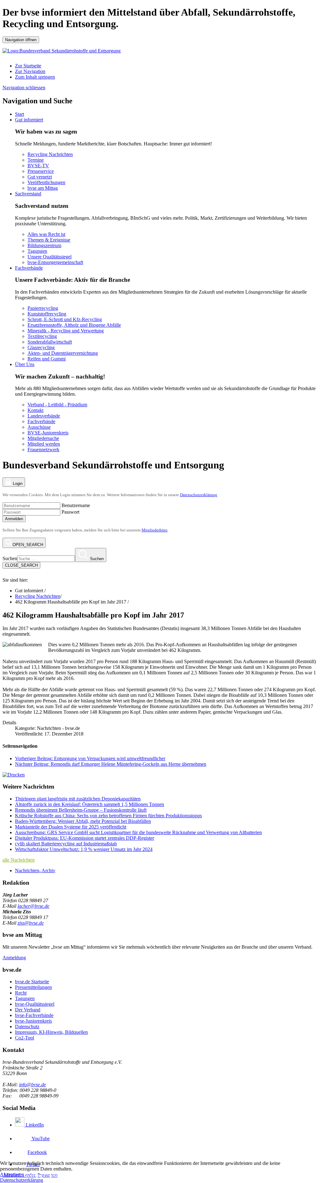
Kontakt (35, 410)
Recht (21, 992)
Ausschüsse (39, 427)
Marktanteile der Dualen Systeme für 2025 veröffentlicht (70, 826)
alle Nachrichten (18, 860)
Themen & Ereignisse (49, 239)
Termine (36, 160)
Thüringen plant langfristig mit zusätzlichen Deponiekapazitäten (78, 798)
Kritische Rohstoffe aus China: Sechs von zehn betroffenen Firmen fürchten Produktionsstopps (108, 815)
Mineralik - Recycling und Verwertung (66, 330)
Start (19, 114)
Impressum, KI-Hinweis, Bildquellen (51, 1032)
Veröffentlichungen (46, 182)
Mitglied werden (44, 444)
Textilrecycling (42, 336)
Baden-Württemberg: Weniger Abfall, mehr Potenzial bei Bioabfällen (83, 821)
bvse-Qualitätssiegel (34, 1004)
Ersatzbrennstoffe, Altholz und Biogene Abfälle (74, 325)
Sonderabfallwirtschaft (50, 342)
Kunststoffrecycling (47, 313)
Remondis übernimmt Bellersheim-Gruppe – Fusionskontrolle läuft (81, 810)
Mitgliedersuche (43, 438)
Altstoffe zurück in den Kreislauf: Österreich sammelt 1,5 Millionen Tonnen (89, 804)
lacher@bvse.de (33, 906)
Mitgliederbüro (155, 530)
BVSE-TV (38, 165)
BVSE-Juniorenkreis (48, 432)
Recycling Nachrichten (50, 154)
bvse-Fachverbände (34, 1015)
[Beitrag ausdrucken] (13, 774)
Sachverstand (28, 193)
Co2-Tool (24, 1037)
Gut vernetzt (40, 176)
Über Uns (24, 364)
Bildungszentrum (44, 245)
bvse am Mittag (43, 188)
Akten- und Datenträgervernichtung (63, 353)
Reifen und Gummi (47, 358)
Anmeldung (14, 957)
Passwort (70, 512)
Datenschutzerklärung (198, 494)
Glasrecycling (41, 347)
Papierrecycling (43, 308)
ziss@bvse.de (31, 923)
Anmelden (14, 518)
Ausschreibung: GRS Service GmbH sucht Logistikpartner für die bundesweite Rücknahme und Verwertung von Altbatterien (138, 832)
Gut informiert (29, 119)
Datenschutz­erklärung (21, 1180)
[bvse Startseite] (6, 574)
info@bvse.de (32, 1084)
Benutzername (76, 505)
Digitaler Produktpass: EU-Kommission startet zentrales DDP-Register (84, 838)
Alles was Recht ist (46, 234)
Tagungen (37, 251)
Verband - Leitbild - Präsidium (57, 404)
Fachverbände (29, 268)
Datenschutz (27, 1026)
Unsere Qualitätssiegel (50, 256)
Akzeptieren (12, 1174)
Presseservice (41, 171)
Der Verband (27, 1009)
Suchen (9, 558)
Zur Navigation (30, 71)
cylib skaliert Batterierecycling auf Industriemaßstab (66, 843)
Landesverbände (44, 415)
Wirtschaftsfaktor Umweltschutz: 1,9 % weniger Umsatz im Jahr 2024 (83, 849)
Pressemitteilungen (33, 987)
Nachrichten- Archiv (35, 870)
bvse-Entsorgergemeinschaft (55, 262)
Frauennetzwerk (43, 449)
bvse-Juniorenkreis (33, 1021)
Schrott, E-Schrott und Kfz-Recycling (65, 319)
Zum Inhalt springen (35, 77)
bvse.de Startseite (32, 981)
